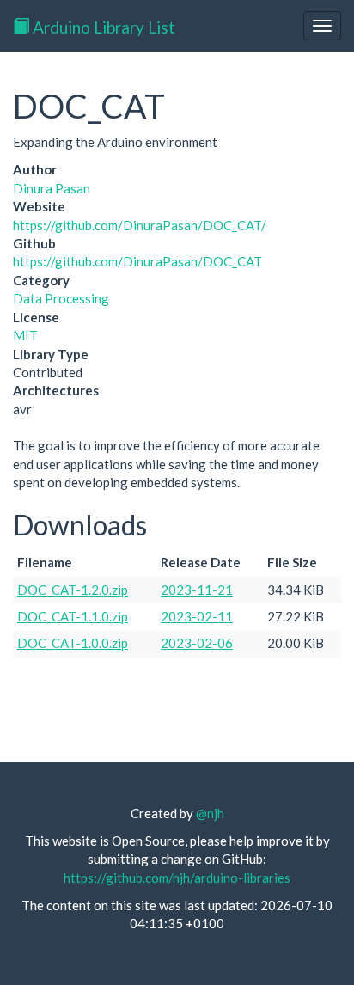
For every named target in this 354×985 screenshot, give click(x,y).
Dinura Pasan (51, 188)
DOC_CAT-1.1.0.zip (72, 616)
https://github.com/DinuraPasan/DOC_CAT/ (139, 225)
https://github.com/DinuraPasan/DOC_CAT (137, 261)
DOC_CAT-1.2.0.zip (72, 589)
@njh (210, 813)
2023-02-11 (197, 616)
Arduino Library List (102, 27)
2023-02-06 (197, 643)
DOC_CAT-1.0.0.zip (72, 643)
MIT (25, 335)
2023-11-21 (197, 589)
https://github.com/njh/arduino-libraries (177, 877)
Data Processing (61, 298)
